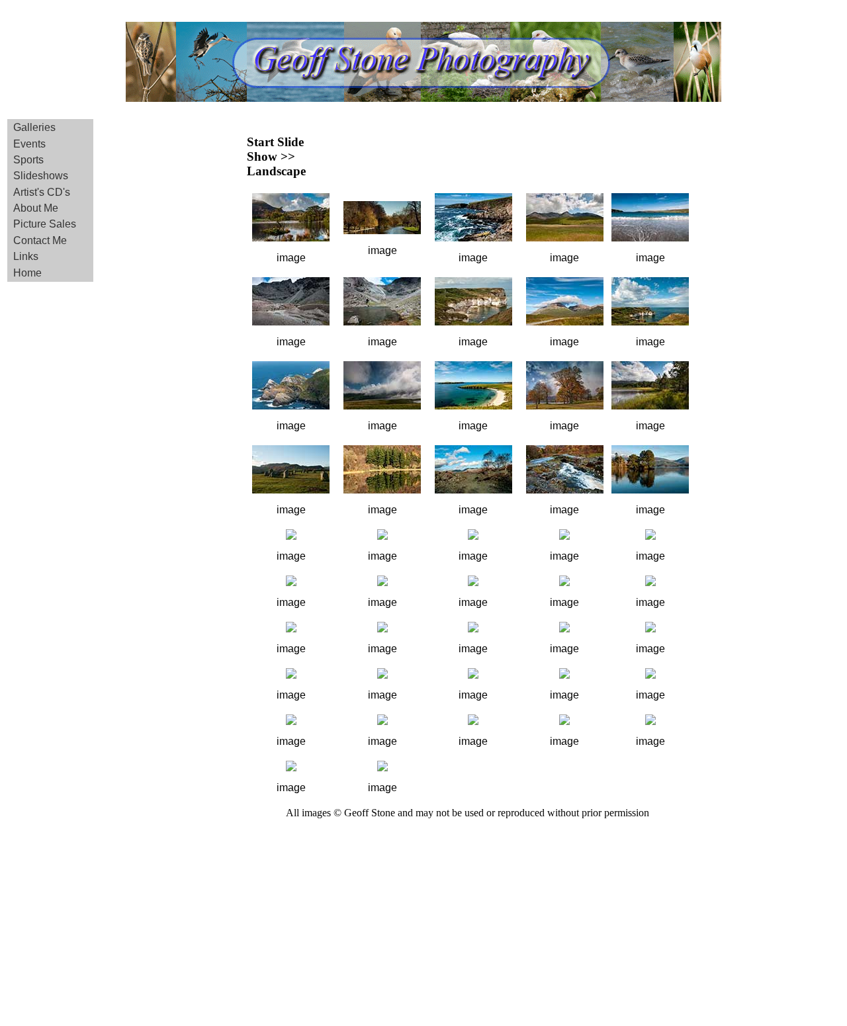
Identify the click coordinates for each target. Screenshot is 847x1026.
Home (27, 272)
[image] (291, 237)
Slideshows (40, 175)
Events (29, 144)
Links (25, 256)
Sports (28, 159)
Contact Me (40, 240)
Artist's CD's (41, 192)
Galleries (34, 127)
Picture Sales (44, 224)
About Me (35, 208)
